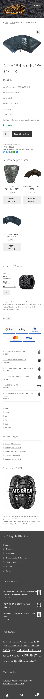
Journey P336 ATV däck (13, 448)
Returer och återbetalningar (17, 558)
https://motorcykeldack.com (20, 524)
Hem (6, 23)
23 (20, 646)
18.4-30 (12, 23)
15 (4, 645)
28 (28, 646)
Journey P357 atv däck (13, 444)
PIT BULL (11, 661)
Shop (7, 412)
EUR (4, 318)
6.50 (13, 642)
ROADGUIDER (27, 661)
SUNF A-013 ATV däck (12, 455)
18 (11, 646)
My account (9, 420)
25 (23, 646)
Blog (6, 424)
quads (18, 661)
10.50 (28, 642)
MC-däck (9, 566)
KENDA (39, 656)
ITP (21, 655)
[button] (38, 32)
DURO (13, 650)
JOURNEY (30, 655)
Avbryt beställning (13, 562)
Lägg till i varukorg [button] (11, 199)
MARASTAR (5, 661)
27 (27, 646)
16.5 (9, 646)
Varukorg (33, 693)
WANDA (21, 684)
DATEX (11, 149)
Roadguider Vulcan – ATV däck (15, 452)
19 (13, 646)
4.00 (5, 642)
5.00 (9, 642)
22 (18, 646)
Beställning (10, 553)
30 (29, 646)
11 (30, 641)
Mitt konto (7, 695)
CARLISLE (35, 645)
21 (16, 646)
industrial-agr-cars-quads (24, 149)
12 (33, 641)
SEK (9, 318)
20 (15, 646)
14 (38, 641)
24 (21, 646)
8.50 (18, 642)
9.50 (22, 642)
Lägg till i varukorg (21, 134)
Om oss (8, 571)
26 (25, 646)
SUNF (34, 661)
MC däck (8, 428)
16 (6, 646)
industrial (23, 650)
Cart (6, 416)
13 (35, 642)
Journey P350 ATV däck (13, 459)
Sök (22, 695)
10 (24, 641)
